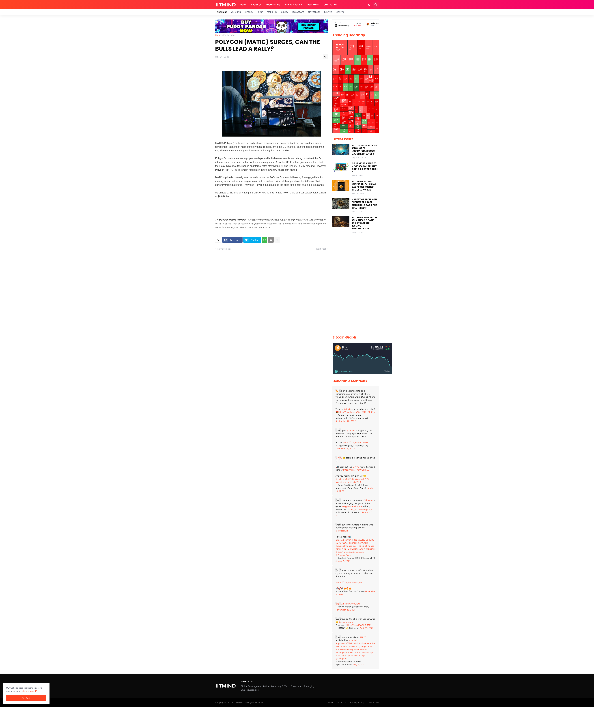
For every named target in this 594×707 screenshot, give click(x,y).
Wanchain (236, 12)
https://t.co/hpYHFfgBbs (348, 539)
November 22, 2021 (345, 609)
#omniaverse (360, 649)
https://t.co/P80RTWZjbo (349, 582)
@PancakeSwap (343, 555)
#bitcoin (339, 548)
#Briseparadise (367, 643)
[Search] (376, 5)
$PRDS (363, 637)
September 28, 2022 (346, 421)
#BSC (344, 542)
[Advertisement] (355, 284)
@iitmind (348, 409)
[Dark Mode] (369, 4)
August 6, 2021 (343, 561)
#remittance (356, 506)
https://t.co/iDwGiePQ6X (358, 625)
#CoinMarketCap (365, 652)
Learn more (29, 691)
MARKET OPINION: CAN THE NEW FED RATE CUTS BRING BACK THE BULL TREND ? (364, 203)
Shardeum (249, 12)
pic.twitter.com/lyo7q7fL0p (349, 482)
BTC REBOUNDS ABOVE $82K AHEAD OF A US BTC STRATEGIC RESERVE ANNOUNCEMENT (364, 223)
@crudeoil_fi (342, 530)
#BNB (361, 545)
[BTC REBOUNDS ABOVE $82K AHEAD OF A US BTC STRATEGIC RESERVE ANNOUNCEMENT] (340, 221)
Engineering (273, 4)
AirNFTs (340, 12)
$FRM (364, 412)
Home (243, 4)
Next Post (321, 248)
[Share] (325, 56)
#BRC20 (354, 646)
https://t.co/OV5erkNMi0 (355, 442)
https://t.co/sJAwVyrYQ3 (360, 509)
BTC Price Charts (346, 371)
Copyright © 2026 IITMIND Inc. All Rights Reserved (239, 702)
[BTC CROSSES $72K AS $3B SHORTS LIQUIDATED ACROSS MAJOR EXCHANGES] (340, 149)
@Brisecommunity (344, 649)
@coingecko (358, 552)
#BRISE (346, 646)
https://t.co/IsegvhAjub (349, 412)
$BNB (362, 539)
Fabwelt (328, 12)
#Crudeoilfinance (344, 545)
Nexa (260, 12)
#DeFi (355, 545)
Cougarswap (297, 12)
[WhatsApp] (264, 240)
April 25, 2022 (367, 628)
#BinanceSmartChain (357, 542)
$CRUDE (370, 539)
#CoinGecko (341, 655)
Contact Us (330, 4)
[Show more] (277, 240)
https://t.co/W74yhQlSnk (348, 603)
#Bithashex (367, 500)
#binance (369, 545)
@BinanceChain (357, 548)
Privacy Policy (293, 4)
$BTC (338, 542)
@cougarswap (346, 622)
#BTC (346, 548)
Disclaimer (313, 4)
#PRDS (339, 646)
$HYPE (339, 457)
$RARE (350, 479)
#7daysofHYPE (362, 479)
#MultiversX (341, 479)
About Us (256, 4)
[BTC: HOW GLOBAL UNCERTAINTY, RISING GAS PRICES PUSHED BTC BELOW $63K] (340, 185)
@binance (371, 548)
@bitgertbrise (365, 646)
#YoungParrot (342, 652)
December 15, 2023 (345, 448)
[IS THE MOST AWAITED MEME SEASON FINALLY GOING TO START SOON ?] (340, 167)
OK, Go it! (26, 698)
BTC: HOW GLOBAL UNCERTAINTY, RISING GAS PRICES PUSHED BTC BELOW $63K (363, 185)
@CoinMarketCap (344, 552)
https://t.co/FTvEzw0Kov (348, 643)
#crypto (346, 506)
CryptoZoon (314, 12)
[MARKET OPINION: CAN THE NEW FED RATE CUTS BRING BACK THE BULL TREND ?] (340, 203)
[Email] (271, 240)
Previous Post (223, 248)
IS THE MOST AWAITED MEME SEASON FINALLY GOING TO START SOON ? (364, 167)
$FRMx (371, 412)
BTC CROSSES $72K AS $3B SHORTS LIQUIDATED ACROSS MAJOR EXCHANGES (364, 149)
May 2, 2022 (359, 664)
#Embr (353, 652)
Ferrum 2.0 (272, 12)
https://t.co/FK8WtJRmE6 (356, 469)
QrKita (284, 12)
